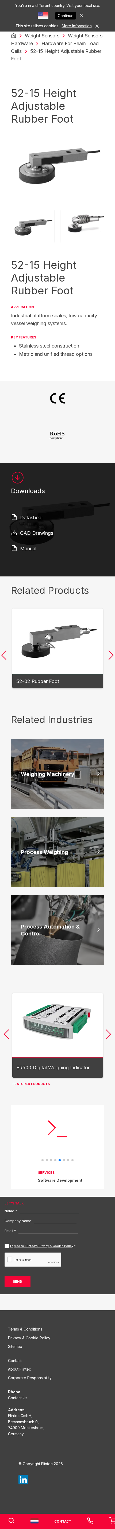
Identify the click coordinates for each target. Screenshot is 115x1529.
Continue (66, 15)
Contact (15, 1360)
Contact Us (17, 1397)
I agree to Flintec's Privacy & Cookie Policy (41, 1246)
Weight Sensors (42, 35)
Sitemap (15, 1346)
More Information (77, 26)
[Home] (13, 36)
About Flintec (19, 1369)
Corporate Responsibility (30, 1377)
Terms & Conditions (25, 1329)
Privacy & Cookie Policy (29, 1338)
